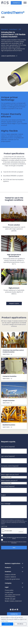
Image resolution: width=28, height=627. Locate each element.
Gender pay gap (10, 599)
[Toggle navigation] (25, 3)
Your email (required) (8, 486)
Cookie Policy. (4, 621)
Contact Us (14, 614)
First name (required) (8, 446)
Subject (3, 495)
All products (4, 29)
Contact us (16, 3)
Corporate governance (12, 579)
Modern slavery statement (13, 601)
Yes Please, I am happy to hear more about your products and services (13, 538)
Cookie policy (9, 592)
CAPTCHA (4, 526)
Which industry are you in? (10, 480)
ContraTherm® (13, 29)
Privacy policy (9, 590)
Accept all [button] (7, 624)
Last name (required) (8, 456)
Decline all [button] (20, 624)
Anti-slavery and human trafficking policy (12, 595)
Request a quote (14, 303)
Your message (5, 503)
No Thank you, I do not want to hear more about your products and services (13, 542)
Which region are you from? (10, 474)
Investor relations (10, 577)
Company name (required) (10, 466)
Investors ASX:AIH (10, 575)
